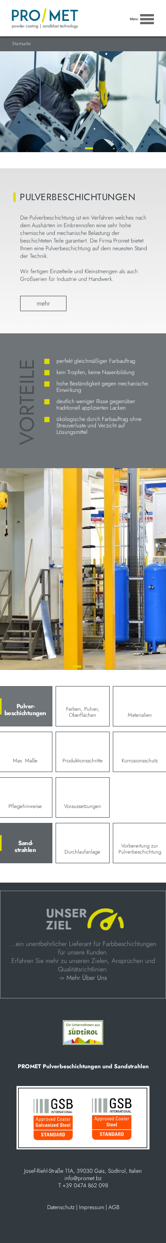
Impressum (91, 1207)
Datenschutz (61, 1207)
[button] (77, 148)
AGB (113, 1207)
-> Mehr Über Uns (83, 977)
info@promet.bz (83, 1178)
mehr (43, 303)
